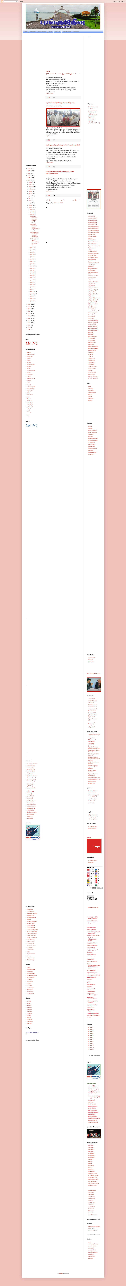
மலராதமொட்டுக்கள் (32, 933)
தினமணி (29, 1023)
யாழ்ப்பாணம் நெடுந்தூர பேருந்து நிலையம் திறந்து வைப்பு (60, 103)
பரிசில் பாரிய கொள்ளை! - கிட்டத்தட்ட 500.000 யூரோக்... (34, 219)
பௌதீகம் (90, 332)
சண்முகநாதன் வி (92, 708)
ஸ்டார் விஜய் (30, 818)
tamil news (91, 1230)
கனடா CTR (30, 816)
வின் (28, 415)
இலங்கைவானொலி (31, 775)
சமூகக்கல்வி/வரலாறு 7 (93, 228)
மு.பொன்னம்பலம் (92, 860)
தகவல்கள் (90, 1200)
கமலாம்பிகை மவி (92, 700)
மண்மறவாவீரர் (91, 1198)
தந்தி (28, 411)
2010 (29, 327)
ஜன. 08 (32, 284)
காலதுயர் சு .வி (91, 738)
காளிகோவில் (91, 803)
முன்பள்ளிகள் (91, 444)
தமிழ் (28, 951)
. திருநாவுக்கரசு (90, 1007)
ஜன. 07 (32, 286)
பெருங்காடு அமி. (92, 713)
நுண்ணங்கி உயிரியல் (93, 320)
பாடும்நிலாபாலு (30, 939)
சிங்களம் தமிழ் (91, 234)
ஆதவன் (29, 790)
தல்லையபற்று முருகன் (93, 795)
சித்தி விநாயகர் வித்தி (93, 1183)
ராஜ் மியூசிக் (30, 390)
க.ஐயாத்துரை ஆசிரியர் (92, 1004)
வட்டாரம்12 (91, 1049)
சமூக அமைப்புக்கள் (32, 975)
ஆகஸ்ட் (31, 191)
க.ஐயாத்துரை (91, 121)
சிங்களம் (90, 370)
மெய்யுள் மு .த (91, 783)
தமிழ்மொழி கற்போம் (93, 300)
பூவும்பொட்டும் (30, 911)
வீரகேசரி (29, 1005)
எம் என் (29, 362)
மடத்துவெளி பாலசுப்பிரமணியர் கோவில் (91, 939)
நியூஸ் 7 (29, 360)
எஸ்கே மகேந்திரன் (92, 115)
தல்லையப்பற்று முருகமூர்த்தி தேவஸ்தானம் (93, 932)
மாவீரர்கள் (29, 979)
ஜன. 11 (32, 277)
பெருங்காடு (91, 1165)
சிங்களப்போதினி (92, 243)
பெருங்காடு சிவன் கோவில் (93, 935)
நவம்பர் (31, 184)
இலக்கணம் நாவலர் (92, 268)
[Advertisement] (63, 54)
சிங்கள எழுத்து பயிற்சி (93, 232)
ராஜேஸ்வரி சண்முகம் (93, 815)
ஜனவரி (31, 207)
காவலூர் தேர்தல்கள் (32, 921)
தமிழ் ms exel (91, 284)
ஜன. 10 (32, 280)
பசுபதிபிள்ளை (91, 108)
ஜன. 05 (32, 291)
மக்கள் (29, 376)
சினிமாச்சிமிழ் (30, 959)
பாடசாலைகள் (30, 993)
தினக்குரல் (90, 398)
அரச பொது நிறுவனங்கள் (93, 1013)
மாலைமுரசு (30, 374)
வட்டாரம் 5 (90, 1035)
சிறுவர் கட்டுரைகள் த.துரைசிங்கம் (92, 774)
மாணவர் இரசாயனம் (93, 322)
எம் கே (28, 368)
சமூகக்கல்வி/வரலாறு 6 (93, 226)
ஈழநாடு (90, 396)
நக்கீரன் (29, 1015)
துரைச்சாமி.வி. (91, 723)
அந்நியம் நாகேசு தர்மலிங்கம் (92, 771)
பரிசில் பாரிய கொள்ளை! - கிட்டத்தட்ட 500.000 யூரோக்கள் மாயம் (62, 74)
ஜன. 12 (32, 275)
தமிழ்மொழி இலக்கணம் (94, 298)
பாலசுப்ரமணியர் (92, 793)
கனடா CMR (30, 802)
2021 (29, 180)
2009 (29, 329)
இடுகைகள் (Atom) (58, 203)
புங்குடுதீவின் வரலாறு (92, 945)
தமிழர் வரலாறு (30, 957)
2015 (29, 315)
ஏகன (89, 37)
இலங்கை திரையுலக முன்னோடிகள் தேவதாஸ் (94, 757)
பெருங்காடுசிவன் (92, 791)
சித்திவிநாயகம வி (92, 704)
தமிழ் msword (91, 285)
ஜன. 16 (32, 270)
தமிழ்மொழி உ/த (92, 292)
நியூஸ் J (29, 358)
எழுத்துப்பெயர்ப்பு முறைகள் (92, 260)
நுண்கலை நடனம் (92, 312)
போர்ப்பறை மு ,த (92, 781)
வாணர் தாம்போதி (92, 430)
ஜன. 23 (32, 256)
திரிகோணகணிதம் (92, 304)
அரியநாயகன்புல (92, 721)
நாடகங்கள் (91, 454)
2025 (29, 171)
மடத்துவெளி (33, 31)
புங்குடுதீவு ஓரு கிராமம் (92, 950)
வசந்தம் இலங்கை (31, 804)
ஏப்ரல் (30, 200)
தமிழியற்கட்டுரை (92, 255)
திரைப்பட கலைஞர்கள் (92, 961)
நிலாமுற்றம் (57, 31)
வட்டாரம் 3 (90, 1031)
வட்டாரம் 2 (90, 1029)
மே (30, 198)
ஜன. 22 (32, 259)
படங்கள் (29, 983)
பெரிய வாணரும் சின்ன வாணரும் (92, 1001)
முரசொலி (29, 1013)
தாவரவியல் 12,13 (92, 302)
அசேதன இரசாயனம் (93, 376)
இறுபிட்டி (90, 1167)
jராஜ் (28, 392)
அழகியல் (90, 354)
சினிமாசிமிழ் (30, 991)
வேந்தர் (29, 398)
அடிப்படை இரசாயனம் (93, 378)
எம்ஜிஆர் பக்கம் (31, 923)
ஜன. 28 (32, 214)
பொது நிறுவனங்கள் (93, 438)
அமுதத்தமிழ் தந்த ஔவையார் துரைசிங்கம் (94, 747)
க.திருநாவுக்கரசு (92, 113)
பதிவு (89, 386)
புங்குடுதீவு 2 (91, 1147)
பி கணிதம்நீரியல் (92, 308)
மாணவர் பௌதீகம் (92, 326)
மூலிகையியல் (30, 915)
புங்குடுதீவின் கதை (91, 954)
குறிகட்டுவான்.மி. (92, 715)
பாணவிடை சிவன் (92, 799)
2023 (29, 175)
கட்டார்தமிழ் (30, 798)
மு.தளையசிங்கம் (91, 989)
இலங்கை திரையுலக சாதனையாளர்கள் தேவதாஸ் (93, 767)
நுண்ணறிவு (91, 318)
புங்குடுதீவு (76, 31)
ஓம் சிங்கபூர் (30, 786)
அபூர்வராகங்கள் (31, 953)
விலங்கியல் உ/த (91, 342)
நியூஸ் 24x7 (30, 356)
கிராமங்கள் (30, 981)
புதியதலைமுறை (31, 386)
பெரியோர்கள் (91, 1192)
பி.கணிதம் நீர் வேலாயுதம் (94, 310)
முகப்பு (25, 31)
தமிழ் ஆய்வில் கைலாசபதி (91, 265)
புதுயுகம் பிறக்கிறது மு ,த (94, 777)
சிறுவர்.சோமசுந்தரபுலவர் (94, 245)
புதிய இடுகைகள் (50, 200)
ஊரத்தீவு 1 (90, 1159)
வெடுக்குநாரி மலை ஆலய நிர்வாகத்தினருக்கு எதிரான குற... (34, 241)
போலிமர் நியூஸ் (30, 354)
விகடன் (29, 1017)
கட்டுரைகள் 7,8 (92, 324)
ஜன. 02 (32, 298)
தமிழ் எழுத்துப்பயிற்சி (93, 275)
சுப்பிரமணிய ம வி (92, 706)
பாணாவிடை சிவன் (91, 927)
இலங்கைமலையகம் (32, 812)
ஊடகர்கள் (90, 450)
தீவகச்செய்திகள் (31, 969)
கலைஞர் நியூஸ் (31, 378)
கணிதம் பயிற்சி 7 (92, 218)
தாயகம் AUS (30, 796)
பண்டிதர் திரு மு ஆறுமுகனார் (90, 1010)
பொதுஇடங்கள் (91, 1202)
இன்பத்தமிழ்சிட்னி (31, 780)
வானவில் (29, 413)
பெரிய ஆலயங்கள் (91, 923)
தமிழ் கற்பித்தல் (92, 277)
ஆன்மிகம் (29, 985)
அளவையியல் (91, 358)
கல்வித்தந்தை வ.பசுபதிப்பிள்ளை (92, 998)
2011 (29, 325)
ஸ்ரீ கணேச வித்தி (92, 1185)
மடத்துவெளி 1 (91, 1153)
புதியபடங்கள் (30, 987)
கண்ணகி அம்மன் (92, 797)
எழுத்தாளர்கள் (30, 977)
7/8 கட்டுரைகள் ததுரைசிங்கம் (92, 740)
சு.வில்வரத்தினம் (92, 119)
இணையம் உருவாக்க (32, 913)
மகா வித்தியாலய (92, 1181)
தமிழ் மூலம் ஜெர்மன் (93, 290)
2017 (29, 311)
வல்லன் (90, 1163)
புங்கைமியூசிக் (30, 943)
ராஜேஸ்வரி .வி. (91, 727)
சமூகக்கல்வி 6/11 (92, 224)
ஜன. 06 (32, 289)
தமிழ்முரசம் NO (31, 808)
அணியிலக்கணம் (92, 366)
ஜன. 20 (32, 263)
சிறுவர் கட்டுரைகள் (92, 241)
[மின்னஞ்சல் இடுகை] (54, 97)
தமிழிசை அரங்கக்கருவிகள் (92, 250)
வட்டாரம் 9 (90, 1043)
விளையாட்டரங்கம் (31, 945)
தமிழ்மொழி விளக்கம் (93, 294)
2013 (29, 320)
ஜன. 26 (32, 249)
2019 (29, 306)
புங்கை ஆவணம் (31, 927)
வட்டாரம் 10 (91, 1045)
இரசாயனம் (91, 334)
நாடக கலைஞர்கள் (91, 970)
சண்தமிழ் (29, 794)
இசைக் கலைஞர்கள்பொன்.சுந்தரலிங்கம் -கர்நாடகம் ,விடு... (93, 966)
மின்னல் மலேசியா (31, 806)
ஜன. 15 (32, 273)
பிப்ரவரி (31, 205)
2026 (29, 168)
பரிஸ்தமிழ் (90, 388)
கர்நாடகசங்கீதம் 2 (92, 222)
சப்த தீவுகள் (90, 952)
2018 (29, 309)
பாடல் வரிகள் (30, 947)
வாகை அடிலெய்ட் (31, 788)
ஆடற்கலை (90, 352)
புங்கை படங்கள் (31, 925)
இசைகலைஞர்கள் (92, 448)
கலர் (28, 417)
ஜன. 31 (32, 209)
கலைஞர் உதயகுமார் (93, 817)
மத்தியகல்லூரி (91, 698)
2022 (29, 177)
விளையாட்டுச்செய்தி (93, 1244)
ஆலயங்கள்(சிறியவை (92, 920)
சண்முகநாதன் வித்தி (93, 1179)
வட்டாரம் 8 (90, 1041)
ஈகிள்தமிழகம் (30, 810)
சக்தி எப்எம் (30, 774)
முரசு (28, 382)
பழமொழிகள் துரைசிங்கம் (91, 744)
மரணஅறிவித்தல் (67, 31)
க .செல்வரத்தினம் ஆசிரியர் (93, 975)
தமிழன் (29, 409)
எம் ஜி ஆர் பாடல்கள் (32, 937)
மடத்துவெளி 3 (91, 1157)
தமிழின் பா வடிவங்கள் (93, 253)
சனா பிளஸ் (30, 394)
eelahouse (91, 662)
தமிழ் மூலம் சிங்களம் (93, 287)
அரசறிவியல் (91, 364)
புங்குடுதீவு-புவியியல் (91, 943)
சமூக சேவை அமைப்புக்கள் (93, 1015)
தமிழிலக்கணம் (92, 368)
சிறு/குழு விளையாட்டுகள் (92, 239)
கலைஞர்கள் (30, 971)
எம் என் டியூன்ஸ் (31, 370)
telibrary (90, 659)
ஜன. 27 (32, 247)
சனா (28, 396)
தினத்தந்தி (30, 1021)
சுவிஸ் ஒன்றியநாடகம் (93, 907)
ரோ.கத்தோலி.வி (92, 710)
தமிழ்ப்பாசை (91, 296)
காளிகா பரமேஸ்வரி (91, 929)
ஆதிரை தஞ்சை (31, 784)
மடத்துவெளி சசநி (92, 826)
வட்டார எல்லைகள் (92, 432)
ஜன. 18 (32, 268)
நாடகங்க (89, 1017)
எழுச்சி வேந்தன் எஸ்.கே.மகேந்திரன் (92, 994)
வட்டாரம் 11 (91, 1047)
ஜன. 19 (32, 266)
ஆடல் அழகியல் (92, 350)
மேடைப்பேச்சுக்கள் (31, 935)
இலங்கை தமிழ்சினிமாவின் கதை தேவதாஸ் (93, 762)
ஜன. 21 (32, 261)
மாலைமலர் (29, 1019)
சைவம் (29, 919)
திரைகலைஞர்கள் (92, 452)
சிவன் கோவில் (91, 801)
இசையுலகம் (30, 989)
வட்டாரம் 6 (90, 1037)
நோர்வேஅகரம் (30, 814)
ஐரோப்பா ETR (30, 792)
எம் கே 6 (29, 372)
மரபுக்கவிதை (30, 949)
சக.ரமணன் (89, 979)
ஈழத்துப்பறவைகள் (31, 917)
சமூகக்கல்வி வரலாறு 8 (93, 230)
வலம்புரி (29, 1001)
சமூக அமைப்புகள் (92, 1214)
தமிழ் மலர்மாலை (92, 279)
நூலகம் (50, 31)
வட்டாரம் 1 (90, 1027)
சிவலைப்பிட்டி (91, 1169)
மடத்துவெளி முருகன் (93, 1175)
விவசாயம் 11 (91, 344)
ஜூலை (31, 193)
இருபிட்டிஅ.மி (91, 716)
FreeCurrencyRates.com (93, 673)
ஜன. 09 (32, 282)
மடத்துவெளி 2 (91, 1155)
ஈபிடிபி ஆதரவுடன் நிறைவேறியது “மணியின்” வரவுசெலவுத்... (34, 234)
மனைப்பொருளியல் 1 (93, 330)
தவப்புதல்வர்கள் (31, 973)
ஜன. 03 (32, 296)
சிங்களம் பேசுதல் (92, 236)
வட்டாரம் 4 (90, 1033)
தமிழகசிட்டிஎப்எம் (31, 800)
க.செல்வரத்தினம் (92, 819)
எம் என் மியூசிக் (31, 364)
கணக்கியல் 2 (91, 216)
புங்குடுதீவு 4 (91, 1151)
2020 (29, 304)
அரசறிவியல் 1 (91, 362)
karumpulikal (91, 657)
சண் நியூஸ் (30, 402)
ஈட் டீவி (29, 384)
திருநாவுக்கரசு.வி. (92, 719)
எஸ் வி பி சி (30, 407)
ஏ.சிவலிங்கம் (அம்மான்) (94, 123)
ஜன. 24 (32, 254)
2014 (29, 318)
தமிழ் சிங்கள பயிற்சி (93, 257)
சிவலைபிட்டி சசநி (92, 828)
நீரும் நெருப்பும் (30, 941)
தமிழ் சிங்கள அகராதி (93, 262)
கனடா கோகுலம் (31, 782)
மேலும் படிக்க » (49, 93)
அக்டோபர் (31, 186)
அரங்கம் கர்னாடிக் (31, 778)
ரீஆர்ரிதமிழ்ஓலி (31, 769)
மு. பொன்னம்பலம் (91, 984)
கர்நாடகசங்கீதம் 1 (92, 220)
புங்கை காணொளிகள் (32, 929)
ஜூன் (30, 196)
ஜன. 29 (32, 212)
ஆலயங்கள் (91, 1208)
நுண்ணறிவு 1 (91, 316)
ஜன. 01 (32, 300)
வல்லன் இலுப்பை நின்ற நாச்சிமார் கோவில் (92, 917)
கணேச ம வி (91, 702)
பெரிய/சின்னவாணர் (93, 107)
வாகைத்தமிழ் (30, 767)
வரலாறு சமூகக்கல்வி (93, 348)
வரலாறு (90, 426)
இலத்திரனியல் (91, 374)
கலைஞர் (29, 380)
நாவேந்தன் (90, 862)
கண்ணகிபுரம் (91, 1171)
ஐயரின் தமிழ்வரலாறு (32, 931)
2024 (29, 173)
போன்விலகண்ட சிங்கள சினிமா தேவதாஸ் (94, 751)
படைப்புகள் (90, 1204)
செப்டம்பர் (31, 189)
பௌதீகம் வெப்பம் (92, 336)
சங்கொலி (29, 1011)
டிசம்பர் (30, 182)
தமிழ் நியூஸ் (30, 404)
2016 (29, 313)
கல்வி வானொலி (31, 765)
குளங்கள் (90, 436)
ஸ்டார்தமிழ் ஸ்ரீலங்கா (32, 763)
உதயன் (29, 1003)
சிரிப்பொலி (29, 401)
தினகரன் (29, 1007)
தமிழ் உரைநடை (91, 270)
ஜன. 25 (32, 252)
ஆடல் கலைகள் (92, 247)
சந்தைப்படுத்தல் (92, 372)
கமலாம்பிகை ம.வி (92, 1177)
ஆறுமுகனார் (91, 117)
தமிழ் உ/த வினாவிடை (93, 281)
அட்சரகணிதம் (91, 338)
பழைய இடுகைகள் (75, 200)
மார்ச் (30, 203)
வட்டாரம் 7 (90, 1039)
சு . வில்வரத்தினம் (91, 991)
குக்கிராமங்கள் (90, 959)
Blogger (61, 1273)
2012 (29, 322)
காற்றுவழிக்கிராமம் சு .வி (94, 779)
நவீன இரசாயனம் (92, 306)
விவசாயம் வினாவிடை (93, 346)
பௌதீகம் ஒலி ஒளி (92, 328)
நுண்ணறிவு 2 (91, 314)
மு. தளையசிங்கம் (92, 110)
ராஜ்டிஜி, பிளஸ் (30, 388)
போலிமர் (29, 352)
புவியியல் (90, 428)
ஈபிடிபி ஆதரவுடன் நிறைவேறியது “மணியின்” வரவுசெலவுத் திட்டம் (63, 145)
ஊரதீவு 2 (90, 1161)
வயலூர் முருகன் (42, 31)
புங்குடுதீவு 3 (91, 1149)
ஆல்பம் (88, 982)
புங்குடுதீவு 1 (91, 1145)
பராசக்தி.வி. (91, 725)
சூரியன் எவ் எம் (31, 772)
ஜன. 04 (32, 294)
